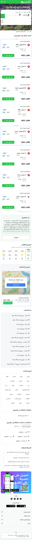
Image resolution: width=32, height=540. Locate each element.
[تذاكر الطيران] (30, 31)
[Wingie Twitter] (15, 499)
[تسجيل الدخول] (4, 2)
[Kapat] (2, 536)
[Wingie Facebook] (21, 499)
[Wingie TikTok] (11, 499)
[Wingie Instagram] (18, 499)
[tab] (26, 426)
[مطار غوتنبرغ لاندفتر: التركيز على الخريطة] (16, 301)
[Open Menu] (2, 2)
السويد (28, 31)
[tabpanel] (16, 437)
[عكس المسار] (28, 16)
